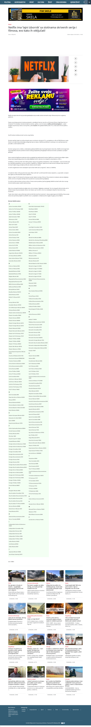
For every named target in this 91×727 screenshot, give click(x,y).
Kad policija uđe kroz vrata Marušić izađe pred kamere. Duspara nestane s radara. (16, 682)
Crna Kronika (65, 709)
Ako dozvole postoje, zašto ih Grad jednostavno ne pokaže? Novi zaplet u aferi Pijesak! (73, 651)
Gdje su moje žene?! (33, 619)
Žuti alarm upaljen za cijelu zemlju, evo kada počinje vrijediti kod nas (35, 586)
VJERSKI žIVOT (75, 2)
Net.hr (60, 195)
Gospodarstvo (33, 709)
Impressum (11, 709)
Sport (42, 709)
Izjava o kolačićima (13, 713)
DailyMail (35, 125)
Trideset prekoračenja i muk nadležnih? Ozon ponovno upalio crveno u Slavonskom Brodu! (74, 683)
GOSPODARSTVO (20, 2)
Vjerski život (76, 709)
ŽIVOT (50, 2)
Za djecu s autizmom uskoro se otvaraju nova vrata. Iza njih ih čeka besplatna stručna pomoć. (55, 651)
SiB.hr (12, 561)
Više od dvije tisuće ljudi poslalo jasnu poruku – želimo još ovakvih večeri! (73, 619)
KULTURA (41, 2)
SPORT (31, 2)
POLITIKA (7, 2)
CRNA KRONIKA (61, 2)
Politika (24, 709)
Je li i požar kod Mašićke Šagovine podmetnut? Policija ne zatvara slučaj (53, 682)
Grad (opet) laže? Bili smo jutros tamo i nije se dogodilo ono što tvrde (73, 586)
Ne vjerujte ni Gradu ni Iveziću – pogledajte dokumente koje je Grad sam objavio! (15, 587)
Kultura (49, 709)
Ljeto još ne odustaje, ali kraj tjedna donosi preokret (17, 618)
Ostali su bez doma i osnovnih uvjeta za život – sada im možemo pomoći (54, 619)
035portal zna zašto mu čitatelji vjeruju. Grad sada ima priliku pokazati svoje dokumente (54, 587)
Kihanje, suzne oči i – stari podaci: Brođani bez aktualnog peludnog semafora (35, 651)
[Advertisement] (45, 45)
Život (56, 709)
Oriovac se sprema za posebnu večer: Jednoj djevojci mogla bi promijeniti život (15, 651)
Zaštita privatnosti (12, 711)
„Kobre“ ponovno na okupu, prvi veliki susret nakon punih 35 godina (35, 682)
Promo (23, 711)
